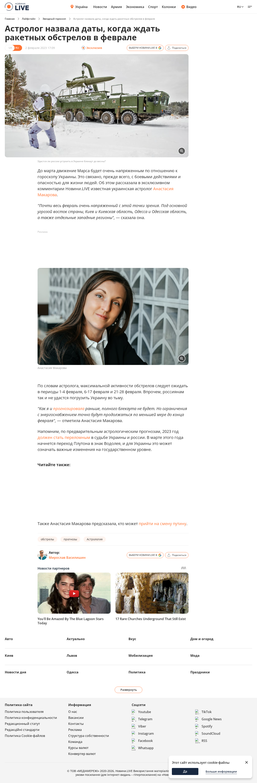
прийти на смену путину (162, 523)
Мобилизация (140, 655)
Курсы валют (78, 748)
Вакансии (76, 717)
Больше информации (221, 771)
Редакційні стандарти (22, 729)
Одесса (73, 672)
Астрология (95, 539)
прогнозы (70, 539)
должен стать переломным (64, 437)
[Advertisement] (111, 244)
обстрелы (47, 539)
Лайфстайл (28, 18)
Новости (100, 7)
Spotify (207, 726)
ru (239, 7)
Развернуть (128, 690)
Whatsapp (146, 748)
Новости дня (15, 672)
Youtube (144, 712)
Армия (116, 7)
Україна (81, 7)
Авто (9, 639)
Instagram (146, 733)
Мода (195, 655)
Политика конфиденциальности (31, 717)
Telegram (145, 719)
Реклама (75, 729)
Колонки (169, 7)
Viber (142, 726)
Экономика (135, 7)
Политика (137, 672)
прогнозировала (68, 408)
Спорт (153, 7)
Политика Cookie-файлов (25, 735)
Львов (72, 655)
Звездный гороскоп (54, 18)
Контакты (76, 723)
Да (185, 771)
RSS (204, 741)
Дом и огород (201, 639)
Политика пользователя (24, 711)
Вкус (132, 639)
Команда (75, 742)
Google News (212, 719)
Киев (9, 655)
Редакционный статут (22, 723)
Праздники (200, 672)
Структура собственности (88, 735)
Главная (10, 18)
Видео (191, 7)
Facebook (145, 741)
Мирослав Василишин (67, 557)
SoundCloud (211, 733)
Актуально (76, 639)
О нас (72, 711)
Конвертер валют (82, 754)
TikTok (207, 712)
